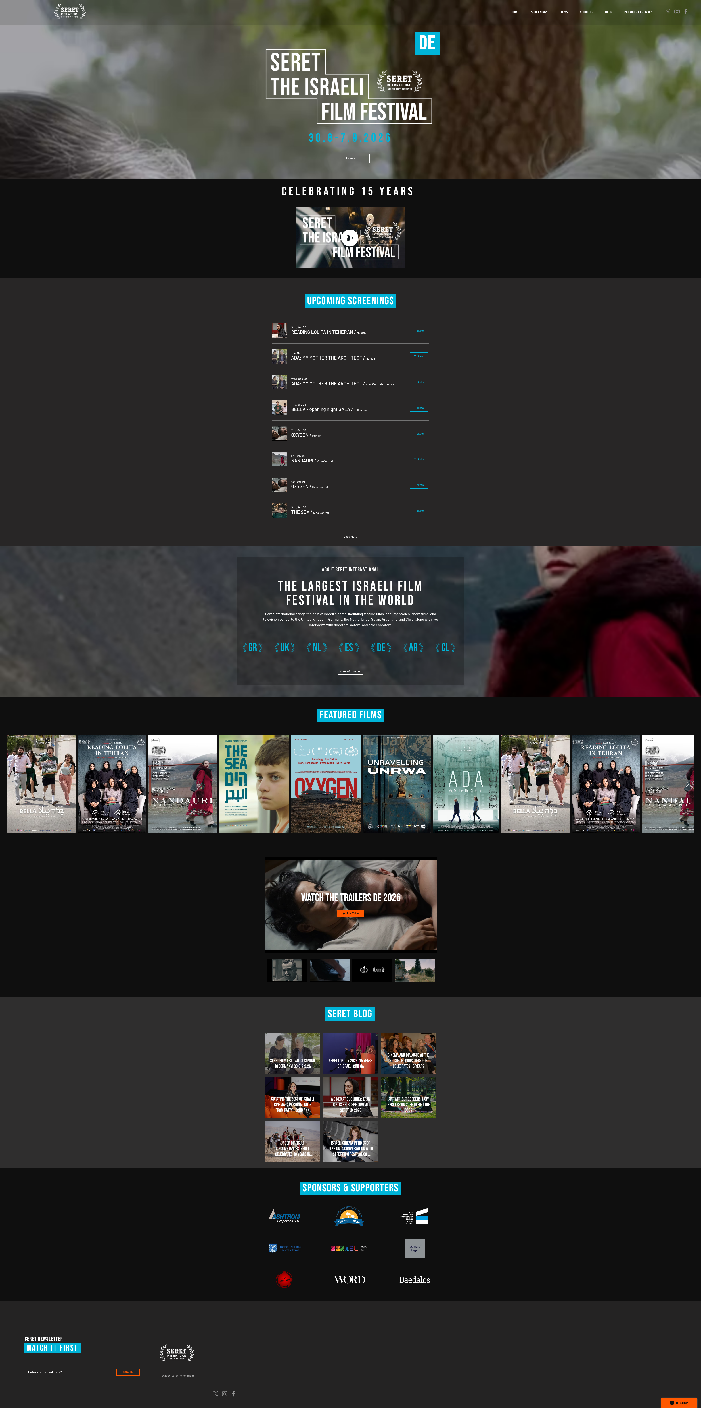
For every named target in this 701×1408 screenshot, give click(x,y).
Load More (350, 536)
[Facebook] (685, 11)
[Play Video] (287, 970)
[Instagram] (677, 11)
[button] (539, 12)
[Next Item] (687, 784)
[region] (252, 650)
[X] (668, 11)
